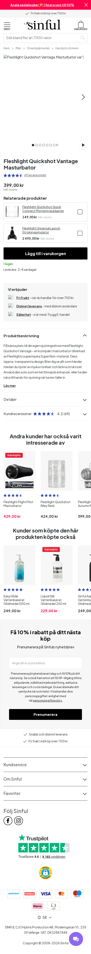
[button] (86, 5)
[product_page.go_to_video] (83, 145)
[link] (7, 48)
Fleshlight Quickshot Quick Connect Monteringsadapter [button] (43, 209)
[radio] (5, 175)
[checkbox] (80, 211)
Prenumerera (45, 714)
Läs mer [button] (10, 386)
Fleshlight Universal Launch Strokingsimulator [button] (41, 230)
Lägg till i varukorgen (45, 253)
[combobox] (42, 37)
